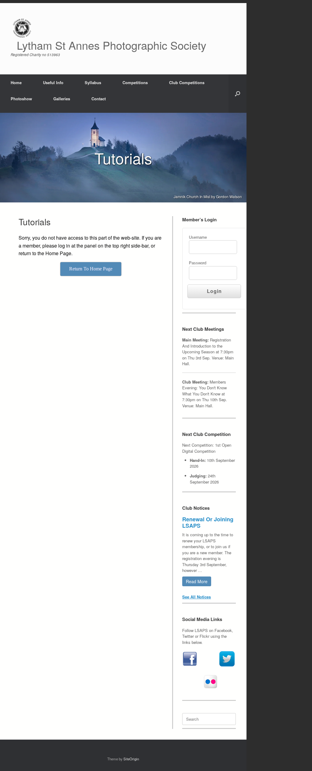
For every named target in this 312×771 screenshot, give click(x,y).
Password (197, 263)
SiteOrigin (131, 758)
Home (16, 82)
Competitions (135, 82)
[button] (237, 93)
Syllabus (93, 82)
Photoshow (21, 99)
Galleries (61, 99)
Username (198, 237)
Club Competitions (186, 82)
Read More (196, 581)
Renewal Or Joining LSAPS (207, 522)
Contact (98, 99)
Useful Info (53, 82)
